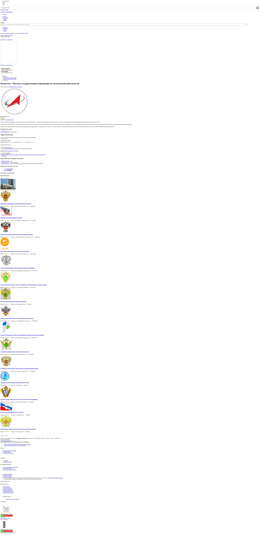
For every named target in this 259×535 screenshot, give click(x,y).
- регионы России (7, 65)
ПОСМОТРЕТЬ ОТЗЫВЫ (16, 86)
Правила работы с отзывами (12, 499)
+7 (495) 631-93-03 (5, 163)
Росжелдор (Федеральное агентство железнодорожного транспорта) (17, 318)
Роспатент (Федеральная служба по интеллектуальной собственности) (18, 268)
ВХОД (2, 35)
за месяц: (24, 33)
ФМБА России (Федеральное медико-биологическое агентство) (16, 203)
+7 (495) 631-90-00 (5, 131)
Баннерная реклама (7, 468)
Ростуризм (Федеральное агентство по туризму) (12, 412)
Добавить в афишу (7, 476)
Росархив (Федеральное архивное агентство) (11, 217)
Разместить (5, 17)
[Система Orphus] (7, 73)
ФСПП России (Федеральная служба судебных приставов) (15, 351)
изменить (4, 9)
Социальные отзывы (7, 440)
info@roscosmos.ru (8, 147)
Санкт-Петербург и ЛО (8, 491)
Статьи (4, 19)
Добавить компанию (8, 474)
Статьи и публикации (8, 453)
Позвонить (4, 155)
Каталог (5, 16)
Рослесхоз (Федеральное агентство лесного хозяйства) (14, 301)
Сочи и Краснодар (7, 487)
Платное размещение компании (10, 467)
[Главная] (3, 75)
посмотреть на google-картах (29, 154)
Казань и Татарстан (7, 489)
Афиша (5, 20)
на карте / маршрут (6, 153)
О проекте (5, 460)
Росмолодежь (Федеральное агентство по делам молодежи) (15, 251)
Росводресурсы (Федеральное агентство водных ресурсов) (15, 382)
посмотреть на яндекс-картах (15, 154)
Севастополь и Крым (8, 492)
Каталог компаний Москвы (9, 450)
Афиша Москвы (7, 452)
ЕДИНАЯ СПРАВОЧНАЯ (7, 12)
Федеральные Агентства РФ (9, 79)
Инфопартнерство (7, 461)
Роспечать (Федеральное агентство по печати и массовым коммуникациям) (19, 399)
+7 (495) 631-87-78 (5, 162)
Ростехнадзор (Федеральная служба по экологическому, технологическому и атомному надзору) (24, 284)
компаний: (10, 33)
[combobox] (130, 7)
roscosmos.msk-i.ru (9, 119)
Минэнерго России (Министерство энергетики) (15, 445)
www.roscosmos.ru (7, 148)
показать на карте (5, 154)
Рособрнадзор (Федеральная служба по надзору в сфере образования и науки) (19, 368)
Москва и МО (6, 486)
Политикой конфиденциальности (55, 477)
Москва (5, 14)
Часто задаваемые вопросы (9, 469)
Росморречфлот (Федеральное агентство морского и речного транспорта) (18, 429)
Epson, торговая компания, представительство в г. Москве (17, 444)
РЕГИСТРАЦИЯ (8, 35)
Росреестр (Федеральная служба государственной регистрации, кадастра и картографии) (22, 335)
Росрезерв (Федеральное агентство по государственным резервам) (17, 234)
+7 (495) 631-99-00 (5, 161)
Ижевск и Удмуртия (7, 490)
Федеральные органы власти (9, 77)
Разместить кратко (7, 475)
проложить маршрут (40, 154)
